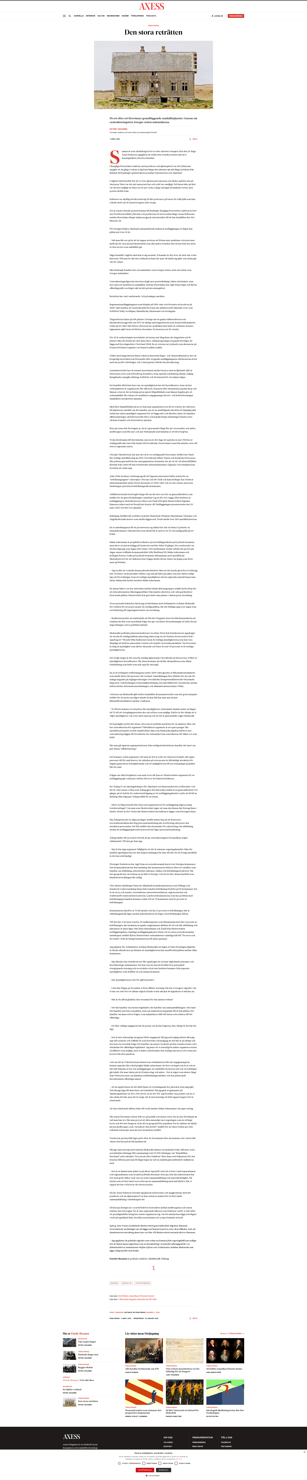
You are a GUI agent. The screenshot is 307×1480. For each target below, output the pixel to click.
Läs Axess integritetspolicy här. (172, 748)
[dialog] (153, 1465)
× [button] (304, 1452)
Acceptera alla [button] (145, 1470)
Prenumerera (159, 754)
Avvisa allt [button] (163, 1470)
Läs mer (179, 1459)
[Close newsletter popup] (205, 720)
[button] (154, 1475)
